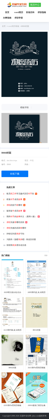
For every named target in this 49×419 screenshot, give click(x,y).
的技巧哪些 (14, 205)
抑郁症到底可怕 (15, 234)
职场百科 (30, 12)
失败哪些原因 (15, 222)
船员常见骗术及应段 (20, 194)
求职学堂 (19, 18)
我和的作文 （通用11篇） (22, 216)
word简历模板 (13, 26)
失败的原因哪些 (16, 228)
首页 (7, 12)
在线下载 (14, 174)
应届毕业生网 (25, 416)
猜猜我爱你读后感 (16, 245)
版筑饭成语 (14, 211)
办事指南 (7, 18)
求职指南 (42, 12)
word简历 (18, 12)
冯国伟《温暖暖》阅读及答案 (21, 239)
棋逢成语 (14, 199)
